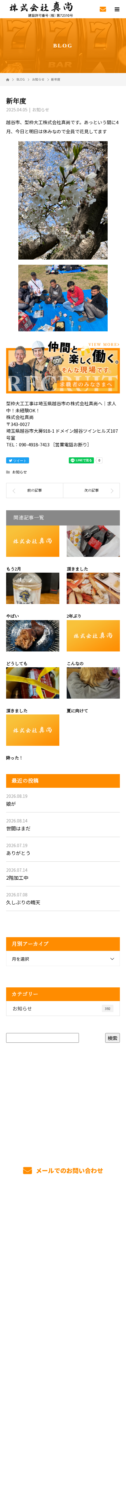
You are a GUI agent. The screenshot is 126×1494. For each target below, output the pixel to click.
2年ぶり (74, 616)
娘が (11, 803)
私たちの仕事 (63, 1237)
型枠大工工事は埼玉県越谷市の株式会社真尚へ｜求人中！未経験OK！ (63, 1447)
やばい (12, 616)
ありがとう (18, 853)
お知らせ (40, 109)
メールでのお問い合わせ (68, 1170)
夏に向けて (77, 711)
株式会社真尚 (63, 1394)
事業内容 (63, 1222)
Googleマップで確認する (63, 1419)
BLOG (63, 1380)
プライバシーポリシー (63, 1455)
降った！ (14, 758)
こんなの (75, 663)
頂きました (77, 569)
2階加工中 (17, 877)
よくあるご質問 (63, 1337)
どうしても (17, 663)
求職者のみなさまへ (63, 1265)
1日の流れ (63, 1251)
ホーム (63, 1208)
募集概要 (63, 1322)
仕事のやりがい (63, 1279)
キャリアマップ (63, 1294)
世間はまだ (18, 828)
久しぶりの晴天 (23, 902)
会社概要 (63, 1351)
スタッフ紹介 (63, 1308)
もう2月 (13, 569)
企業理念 (63, 1365)
